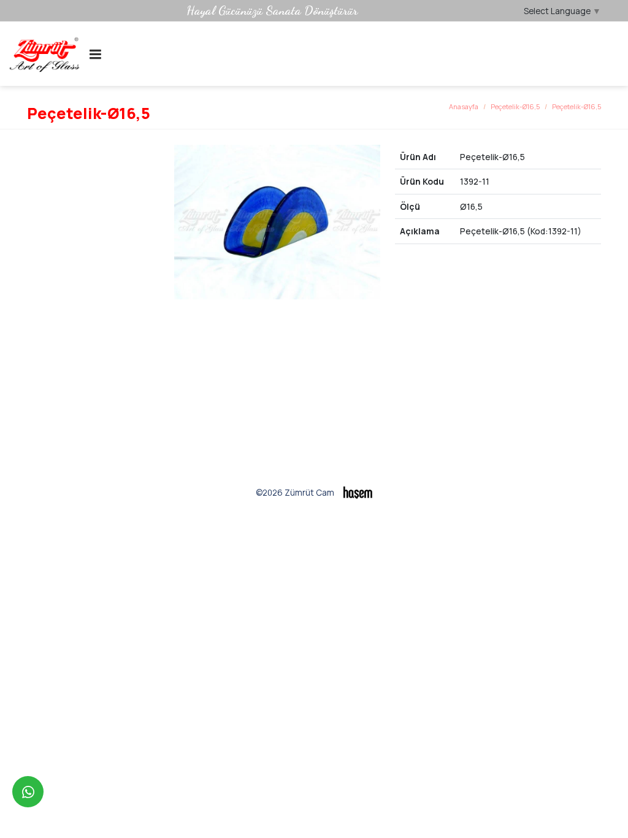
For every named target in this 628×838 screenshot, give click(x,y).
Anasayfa (463, 106)
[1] (95, 54)
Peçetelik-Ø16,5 (515, 106)
